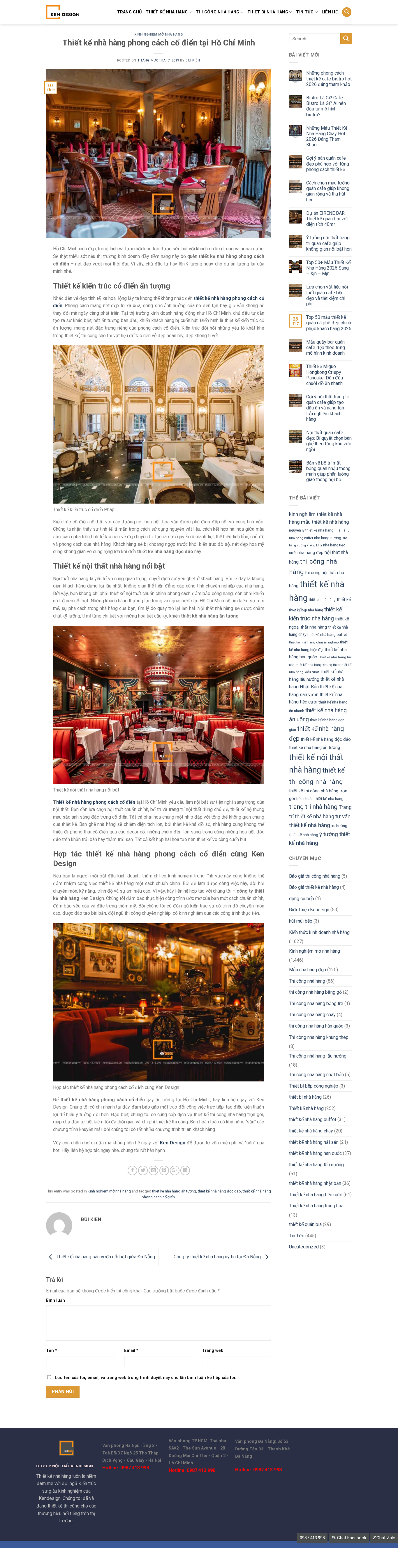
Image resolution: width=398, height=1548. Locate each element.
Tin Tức (296, 1236)
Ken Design (172, 1143)
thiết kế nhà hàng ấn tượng (174, 1191)
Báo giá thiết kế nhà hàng (314, 887)
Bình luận (55, 1300)
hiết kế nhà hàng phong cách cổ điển (95, 802)
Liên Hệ (330, 12)
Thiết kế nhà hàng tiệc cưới (315, 1194)
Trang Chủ (129, 12)
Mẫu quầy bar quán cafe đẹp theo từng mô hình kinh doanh (325, 347)
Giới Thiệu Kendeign (309, 909)
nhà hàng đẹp (310, 552)
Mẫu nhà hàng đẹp (307, 969)
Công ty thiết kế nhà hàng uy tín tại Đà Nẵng (218, 1256)
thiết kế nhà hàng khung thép (317, 665)
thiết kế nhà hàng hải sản (314, 1142)
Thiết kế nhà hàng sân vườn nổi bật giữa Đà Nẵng (105, 1256)
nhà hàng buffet (301, 538)
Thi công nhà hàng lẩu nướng (317, 1056)
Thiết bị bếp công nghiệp (313, 1086)
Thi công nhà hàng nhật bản (316, 1074)
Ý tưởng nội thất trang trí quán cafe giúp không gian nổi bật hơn (329, 243)
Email (131, 1350)
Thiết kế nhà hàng (167, 12)
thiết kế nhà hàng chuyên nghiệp (314, 642)
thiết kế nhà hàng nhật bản (315, 1183)
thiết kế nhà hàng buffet (327, 634)
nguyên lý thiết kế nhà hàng (311, 530)
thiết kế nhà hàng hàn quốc (315, 1153)
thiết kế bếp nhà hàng (306, 610)
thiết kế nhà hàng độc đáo (219, 1191)
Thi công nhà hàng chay (312, 1014)
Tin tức (305, 12)
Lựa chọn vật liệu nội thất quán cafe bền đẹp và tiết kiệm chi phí (327, 295)
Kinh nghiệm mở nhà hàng (158, 34)
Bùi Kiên (193, 60)
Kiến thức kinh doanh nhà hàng (319, 932)
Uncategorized (304, 1247)
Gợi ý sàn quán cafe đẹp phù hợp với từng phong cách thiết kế (327, 163)
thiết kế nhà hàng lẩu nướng (316, 1164)
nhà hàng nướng (327, 538)
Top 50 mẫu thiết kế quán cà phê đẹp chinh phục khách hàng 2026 (328, 322)
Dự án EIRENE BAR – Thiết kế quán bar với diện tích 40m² (327, 218)
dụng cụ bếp (301, 898)
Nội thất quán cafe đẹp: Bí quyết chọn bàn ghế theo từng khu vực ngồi (329, 441)
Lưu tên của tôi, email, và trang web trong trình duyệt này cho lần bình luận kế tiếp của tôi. (145, 1377)
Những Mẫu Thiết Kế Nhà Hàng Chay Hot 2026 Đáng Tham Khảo (326, 136)
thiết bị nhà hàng (267, 12)
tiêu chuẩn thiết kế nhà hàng (320, 798)
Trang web (212, 1350)
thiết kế (344, 599)
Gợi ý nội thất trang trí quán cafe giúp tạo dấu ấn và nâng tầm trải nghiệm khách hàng (327, 408)
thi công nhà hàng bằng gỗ (315, 992)
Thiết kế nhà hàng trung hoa (316, 1206)
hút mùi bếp (300, 921)
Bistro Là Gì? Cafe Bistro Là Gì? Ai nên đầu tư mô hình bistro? (326, 106)
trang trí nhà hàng (313, 806)
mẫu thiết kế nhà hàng (325, 522)
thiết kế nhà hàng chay (311, 1131)
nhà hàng (342, 530)
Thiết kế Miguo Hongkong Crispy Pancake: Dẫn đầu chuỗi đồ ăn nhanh (324, 375)
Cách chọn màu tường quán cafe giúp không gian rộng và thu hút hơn (328, 191)
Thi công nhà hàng (217, 12)
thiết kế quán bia (305, 1224)
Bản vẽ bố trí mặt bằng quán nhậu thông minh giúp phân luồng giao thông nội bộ (328, 471)
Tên (51, 1350)
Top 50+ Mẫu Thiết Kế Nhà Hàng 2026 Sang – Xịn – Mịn (328, 268)
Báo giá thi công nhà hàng (314, 876)
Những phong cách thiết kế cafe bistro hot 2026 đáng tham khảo (329, 78)
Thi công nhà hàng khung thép (318, 1037)
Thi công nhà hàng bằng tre (316, 1003)
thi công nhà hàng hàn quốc (316, 1026)
